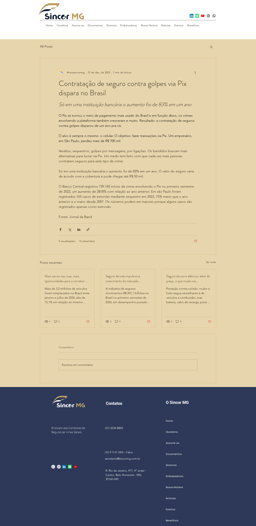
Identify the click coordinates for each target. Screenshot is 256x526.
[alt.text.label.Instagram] (59, 467)
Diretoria (171, 465)
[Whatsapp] (214, 16)
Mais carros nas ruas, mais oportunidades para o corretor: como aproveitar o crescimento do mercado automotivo (65, 278)
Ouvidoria (172, 432)
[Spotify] (197, 16)
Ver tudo (211, 262)
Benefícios (172, 520)
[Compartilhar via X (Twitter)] (69, 229)
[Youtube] (203, 16)
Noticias (171, 498)
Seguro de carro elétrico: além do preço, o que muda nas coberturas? (188, 278)
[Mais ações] (195, 72)
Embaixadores (174, 476)
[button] (211, 46)
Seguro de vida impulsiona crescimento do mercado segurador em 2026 (123, 278)
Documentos (174, 454)
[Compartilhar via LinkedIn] (79, 229)
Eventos (170, 509)
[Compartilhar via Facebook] (60, 229)
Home (169, 420)
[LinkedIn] (191, 16)
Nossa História (174, 487)
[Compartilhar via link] (88, 229)
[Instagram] (208, 16)
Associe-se (172, 443)
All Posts (46, 46)
